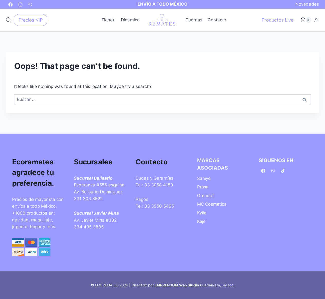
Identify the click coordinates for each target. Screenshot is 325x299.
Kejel (202, 221)
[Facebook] (10, 4)
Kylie (201, 212)
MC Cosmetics (211, 204)
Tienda (108, 19)
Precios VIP (31, 20)
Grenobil (205, 195)
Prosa (203, 186)
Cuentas (193, 19)
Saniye (204, 178)
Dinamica (130, 19)
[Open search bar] (8, 20)
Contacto (217, 19)
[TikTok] (283, 171)
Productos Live (278, 20)
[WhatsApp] (30, 4)
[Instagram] (20, 4)
